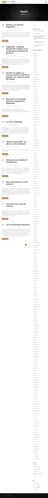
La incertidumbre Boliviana (18, 225)
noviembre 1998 (36, 458)
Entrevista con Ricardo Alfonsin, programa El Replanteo (16, 101)
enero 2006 (36, 401)
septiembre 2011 (36, 278)
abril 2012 (35, 261)
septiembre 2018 (36, 105)
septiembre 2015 (36, 169)
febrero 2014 (36, 209)
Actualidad (9, 30)
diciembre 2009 (36, 325)
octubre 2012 (36, 247)
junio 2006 (35, 394)
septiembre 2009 (36, 332)
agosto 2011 (36, 280)
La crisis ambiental (14, 122)
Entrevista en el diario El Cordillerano (16, 161)
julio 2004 (35, 413)
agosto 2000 (36, 451)
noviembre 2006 (36, 382)
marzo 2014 (36, 207)
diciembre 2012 (36, 242)
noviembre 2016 (36, 143)
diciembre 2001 (36, 446)
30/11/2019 (9, 29)
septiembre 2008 (36, 356)
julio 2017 (35, 126)
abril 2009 (35, 344)
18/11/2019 (9, 124)
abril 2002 (35, 441)
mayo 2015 (35, 176)
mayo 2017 (35, 131)
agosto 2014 (36, 195)
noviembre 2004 (36, 408)
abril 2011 (35, 290)
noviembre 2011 (36, 273)
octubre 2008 (36, 354)
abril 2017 (35, 133)
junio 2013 (35, 228)
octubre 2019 (36, 76)
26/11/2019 (9, 55)
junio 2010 (35, 313)
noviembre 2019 (36, 74)
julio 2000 (35, 453)
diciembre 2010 (36, 299)
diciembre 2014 (36, 188)
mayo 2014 (35, 202)
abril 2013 (35, 233)
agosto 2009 (36, 335)
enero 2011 (35, 297)
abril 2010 (35, 318)
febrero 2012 (36, 266)
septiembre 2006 (36, 387)
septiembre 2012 (36, 249)
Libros (20, 186)
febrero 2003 (36, 432)
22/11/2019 (9, 81)
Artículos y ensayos (37, 466)
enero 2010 (35, 323)
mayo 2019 (35, 88)
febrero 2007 (36, 377)
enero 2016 (35, 159)
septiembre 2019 (36, 79)
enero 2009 (36, 349)
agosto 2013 (36, 223)
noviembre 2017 (36, 119)
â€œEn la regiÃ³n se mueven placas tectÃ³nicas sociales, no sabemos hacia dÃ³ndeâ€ (18, 76)
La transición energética (37, 33)
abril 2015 (35, 178)
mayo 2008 (36, 363)
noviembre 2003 (36, 422)
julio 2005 (35, 406)
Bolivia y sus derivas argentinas (14, 26)
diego (15, 29)
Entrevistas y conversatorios (18, 56)
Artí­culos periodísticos (17, 30)
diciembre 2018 (36, 98)
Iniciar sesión (36, 482)
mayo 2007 (35, 370)
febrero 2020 (36, 69)
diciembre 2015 (36, 162)
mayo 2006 (36, 396)
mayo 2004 (35, 415)
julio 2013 (35, 226)
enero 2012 (35, 268)
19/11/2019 (9, 105)
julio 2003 (35, 427)
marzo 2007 (36, 375)
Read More (5, 238)
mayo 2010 (35, 316)
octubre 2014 (36, 190)
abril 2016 (35, 152)
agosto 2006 (36, 389)
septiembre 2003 (36, 425)
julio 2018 (35, 107)
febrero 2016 (36, 157)
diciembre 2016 (36, 140)
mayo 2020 (35, 62)
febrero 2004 (36, 420)
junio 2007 (35, 368)
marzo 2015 (36, 181)
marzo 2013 (36, 235)
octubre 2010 (36, 304)
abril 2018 (35, 112)
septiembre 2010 (36, 306)
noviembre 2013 (36, 216)
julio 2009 (35, 337)
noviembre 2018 (36, 100)
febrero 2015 (36, 183)
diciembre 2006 (36, 380)
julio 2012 (35, 254)
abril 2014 (35, 204)
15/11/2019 (9, 186)
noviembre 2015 (36, 164)
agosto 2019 (36, 81)
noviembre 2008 (36, 351)
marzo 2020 (36, 67)
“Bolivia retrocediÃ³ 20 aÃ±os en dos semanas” (16, 143)
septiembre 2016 (36, 145)
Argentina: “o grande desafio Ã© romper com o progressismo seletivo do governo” (17, 50)
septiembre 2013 (36, 221)
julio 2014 (35, 197)
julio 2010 (35, 311)
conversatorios (36, 471)
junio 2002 (35, 439)
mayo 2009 (35, 342)
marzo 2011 (35, 292)
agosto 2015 (36, 171)
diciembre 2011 (36, 271)
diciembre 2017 (36, 117)
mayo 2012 (35, 259)
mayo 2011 (35, 287)
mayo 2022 (35, 55)
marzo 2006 (36, 399)
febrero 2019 (36, 93)
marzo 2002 (36, 444)
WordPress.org (36, 489)
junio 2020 (35, 60)
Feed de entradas (36, 484)
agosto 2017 (36, 124)
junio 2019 (35, 86)
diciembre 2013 (36, 214)
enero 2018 (35, 114)
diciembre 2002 (36, 434)
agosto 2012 (36, 252)
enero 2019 (35, 95)
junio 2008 (35, 361)
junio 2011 (35, 285)
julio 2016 (35, 150)
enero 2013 (35, 240)
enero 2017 (35, 138)
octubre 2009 (36, 330)
